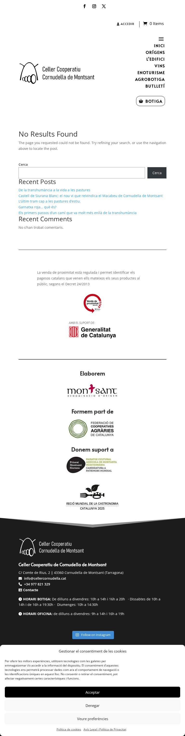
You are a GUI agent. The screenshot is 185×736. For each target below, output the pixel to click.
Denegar (92, 705)
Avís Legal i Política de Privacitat (105, 729)
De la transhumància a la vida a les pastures (54, 190)
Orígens (155, 52)
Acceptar (93, 692)
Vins (160, 65)
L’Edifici (155, 59)
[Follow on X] (104, 6)
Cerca (23, 164)
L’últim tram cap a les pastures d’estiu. (50, 201)
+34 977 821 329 (36, 584)
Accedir (127, 24)
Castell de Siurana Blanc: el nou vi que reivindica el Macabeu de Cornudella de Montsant (91, 195)
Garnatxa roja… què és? (37, 207)
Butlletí (155, 86)
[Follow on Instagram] (94, 6)
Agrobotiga (150, 79)
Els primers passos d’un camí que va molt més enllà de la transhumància (78, 212)
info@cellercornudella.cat (45, 578)
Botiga (154, 101)
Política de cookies (69, 729)
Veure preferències (92, 718)
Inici (159, 45)
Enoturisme (151, 72)
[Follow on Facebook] (84, 6)
